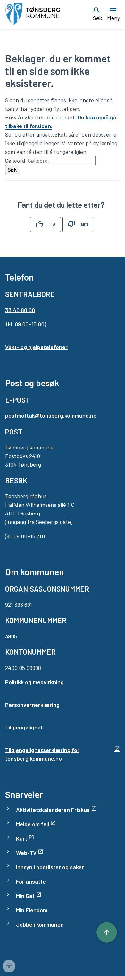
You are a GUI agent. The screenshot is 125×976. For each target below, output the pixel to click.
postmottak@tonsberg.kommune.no (50, 415)
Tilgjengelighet (24, 727)
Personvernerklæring (32, 704)
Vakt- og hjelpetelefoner (36, 346)
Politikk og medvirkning (34, 681)
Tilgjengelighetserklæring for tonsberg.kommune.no (42, 754)
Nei (84, 224)
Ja (52, 224)
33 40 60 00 (20, 309)
